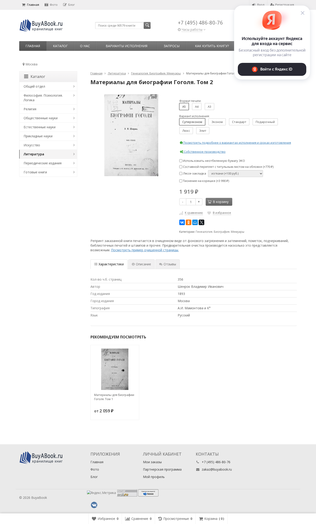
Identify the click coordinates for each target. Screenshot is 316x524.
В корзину (221, 201)
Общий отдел (34, 86)
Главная (33, 5)
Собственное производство (204, 152)
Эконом (217, 122)
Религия (30, 109)
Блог (71, 5)
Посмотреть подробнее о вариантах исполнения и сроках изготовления (237, 143)
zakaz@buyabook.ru (217, 469)
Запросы (172, 46)
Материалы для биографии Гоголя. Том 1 (114, 397)
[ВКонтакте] (182, 222)
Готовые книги (35, 172)
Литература (34, 154)
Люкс (186, 131)
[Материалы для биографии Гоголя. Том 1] (115, 369)
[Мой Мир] (195, 222)
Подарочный (265, 122)
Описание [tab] (143, 264)
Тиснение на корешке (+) (205, 181)
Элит (202, 131)
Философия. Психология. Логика (43, 97)
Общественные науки (41, 118)
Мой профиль (154, 477)
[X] (201, 222)
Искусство (32, 145)
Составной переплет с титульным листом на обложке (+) (227, 167)
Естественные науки (40, 127)
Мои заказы (152, 462)
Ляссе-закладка (194, 173)
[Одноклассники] (188, 222)
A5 (184, 106)
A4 (196, 106)
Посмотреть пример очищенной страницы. (145, 250)
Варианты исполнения (126, 46)
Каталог (60, 46)
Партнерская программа (162, 469)
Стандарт (239, 122)
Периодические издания (43, 163)
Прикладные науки (38, 136)
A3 (209, 106)
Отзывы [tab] (170, 264)
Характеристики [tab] (111, 264)
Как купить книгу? (212, 46)
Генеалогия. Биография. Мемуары (220, 232)
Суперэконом (192, 122)
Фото (54, 5)
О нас (85, 46)
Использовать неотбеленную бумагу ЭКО (213, 161)
